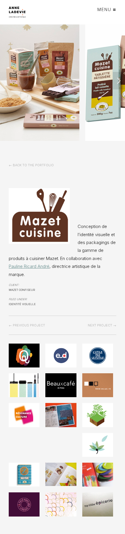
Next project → (102, 325)
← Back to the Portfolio (31, 165)
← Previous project (27, 325)
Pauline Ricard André (29, 266)
